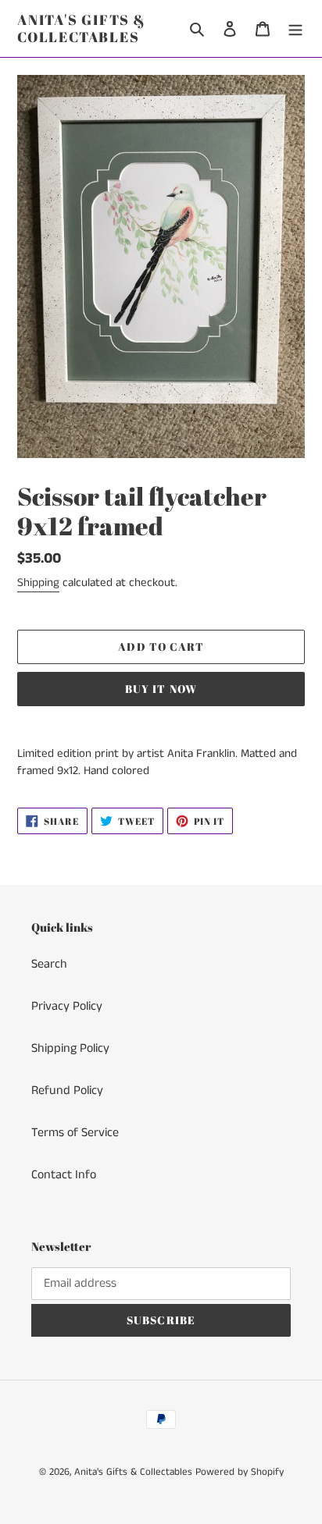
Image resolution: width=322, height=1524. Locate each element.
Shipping (38, 582)
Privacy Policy (66, 1006)
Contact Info (63, 1175)
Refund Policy (67, 1090)
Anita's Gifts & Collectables (81, 28)
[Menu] (295, 29)
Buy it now (161, 688)
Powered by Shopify (239, 1472)
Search (49, 964)
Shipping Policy (70, 1048)
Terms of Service (75, 1133)
